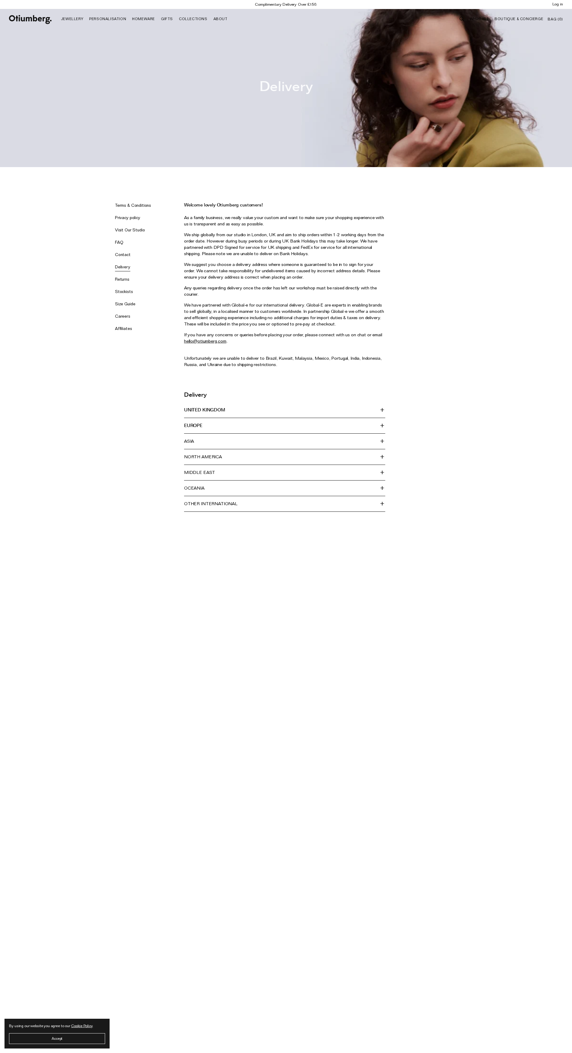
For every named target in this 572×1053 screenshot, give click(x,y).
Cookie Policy (81, 1026)
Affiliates (123, 328)
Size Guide (125, 303)
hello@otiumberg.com (205, 341)
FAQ (119, 242)
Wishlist (479, 19)
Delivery (122, 266)
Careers (122, 316)
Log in (557, 4)
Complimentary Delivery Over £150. (286, 4)
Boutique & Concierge (519, 19)
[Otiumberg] (30, 19)
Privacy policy (127, 217)
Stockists (124, 291)
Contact (123, 254)
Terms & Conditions (133, 205)
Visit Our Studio (130, 229)
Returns (122, 279)
